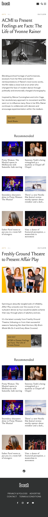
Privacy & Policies (17, 494)
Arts (4, 14)
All (9, 14)
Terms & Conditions (30, 497)
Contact (12, 497)
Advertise (35, 494)
